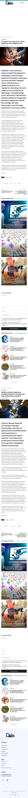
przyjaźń (6, 177)
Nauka (13, 222)
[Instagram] (13, 795)
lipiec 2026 (3, 747)
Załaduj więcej (13, 382)
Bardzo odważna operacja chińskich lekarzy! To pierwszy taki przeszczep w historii (21, 193)
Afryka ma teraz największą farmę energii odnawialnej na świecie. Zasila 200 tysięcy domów (14, 282)
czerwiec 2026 (4, 749)
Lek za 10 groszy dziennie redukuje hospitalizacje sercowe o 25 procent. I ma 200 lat (18, 376)
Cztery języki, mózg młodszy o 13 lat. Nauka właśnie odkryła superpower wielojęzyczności (14, 254)
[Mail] (7, 780)
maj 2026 (3, 751)
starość (10, 177)
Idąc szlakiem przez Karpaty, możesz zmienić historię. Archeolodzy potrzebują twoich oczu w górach (17, 367)
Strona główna (4, 37)
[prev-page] (2, 288)
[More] (19, 183)
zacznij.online (14, 792)
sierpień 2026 (4, 745)
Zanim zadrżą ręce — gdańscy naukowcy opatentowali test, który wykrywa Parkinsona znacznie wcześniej (14, 226)
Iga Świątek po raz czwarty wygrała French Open (7, 192)
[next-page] (4, 288)
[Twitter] (18, 795)
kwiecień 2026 (4, 753)
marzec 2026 (4, 755)
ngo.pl (5, 173)
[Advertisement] (14, 20)
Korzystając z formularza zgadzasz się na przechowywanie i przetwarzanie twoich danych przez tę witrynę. (14, 324)
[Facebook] (3, 780)
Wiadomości (9, 37)
